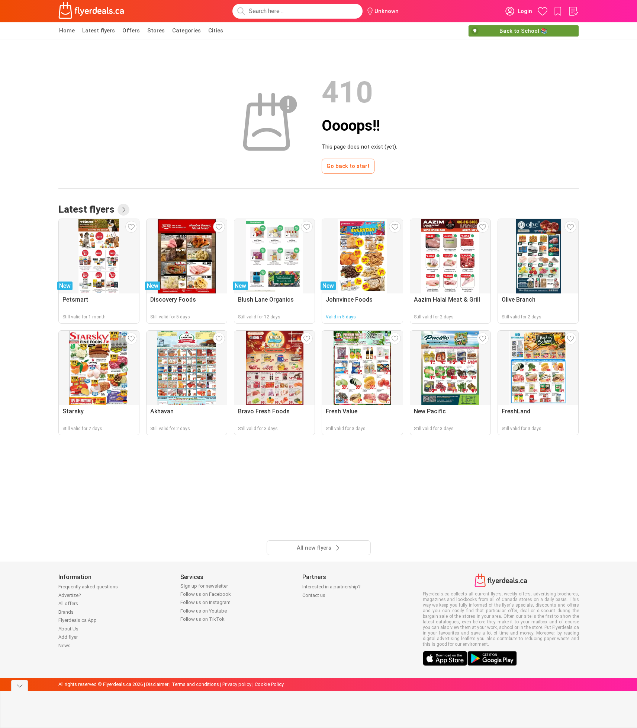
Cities (215, 30)
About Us (68, 629)
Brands (66, 612)
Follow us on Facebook (205, 594)
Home (67, 30)
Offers (131, 30)
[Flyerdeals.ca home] (91, 11)
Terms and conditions (195, 684)
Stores (156, 30)
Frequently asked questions (88, 586)
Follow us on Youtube (203, 611)
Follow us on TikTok (202, 619)
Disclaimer (157, 684)
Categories (186, 30)
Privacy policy (236, 684)
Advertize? (69, 595)
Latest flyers (98, 30)
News (64, 645)
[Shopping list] (573, 11)
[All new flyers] (123, 210)
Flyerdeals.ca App (77, 620)
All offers (68, 603)
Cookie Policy (269, 684)
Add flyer (68, 637)
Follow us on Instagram (205, 602)
